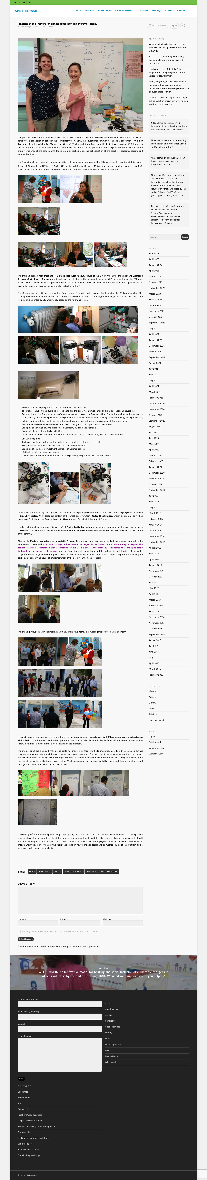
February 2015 (156, 675)
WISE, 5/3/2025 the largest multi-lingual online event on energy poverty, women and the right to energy (169, 101)
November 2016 (157, 623)
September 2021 (157, 357)
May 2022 (154, 329)
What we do (105, 10)
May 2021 (154, 380)
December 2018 (157, 531)
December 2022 (157, 305)
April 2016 (154, 663)
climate (32, 871)
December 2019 (157, 473)
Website (107, 919)
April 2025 (154, 271)
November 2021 (157, 352)
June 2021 (154, 375)
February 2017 (156, 606)
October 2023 (155, 282)
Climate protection (44, 871)
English (181, 10)
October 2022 (155, 317)
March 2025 (155, 277)
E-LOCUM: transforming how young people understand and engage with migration (166, 60)
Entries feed (155, 742)
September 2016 (157, 635)
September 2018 (157, 542)
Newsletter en (112, 1056)
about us (153, 691)
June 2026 (154, 253)
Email (64, 919)
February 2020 (156, 461)
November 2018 (157, 536)
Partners (169, 10)
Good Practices (124, 10)
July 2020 (153, 432)
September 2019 (157, 490)
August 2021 (155, 363)
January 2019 (155, 525)
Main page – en (113, 1045)
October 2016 (155, 629)
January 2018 (155, 565)
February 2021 (156, 398)
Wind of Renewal (25, 10)
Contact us (110, 1021)
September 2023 (157, 288)
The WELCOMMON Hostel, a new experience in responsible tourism (168, 161)
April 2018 (154, 559)
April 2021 (154, 386)
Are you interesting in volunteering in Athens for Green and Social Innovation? (169, 126)
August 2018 (155, 548)
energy (66, 871)
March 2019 (155, 513)
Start (78, 10)
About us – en (112, 1009)
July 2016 (153, 646)
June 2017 (154, 583)
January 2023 (155, 300)
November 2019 (157, 479)
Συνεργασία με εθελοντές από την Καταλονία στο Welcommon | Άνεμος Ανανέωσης (167, 209)
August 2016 (155, 640)
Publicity (153, 714)
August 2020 (155, 427)
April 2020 (154, 450)
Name (22, 919)
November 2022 (157, 311)
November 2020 (157, 409)
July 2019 (153, 496)
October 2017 (155, 577)
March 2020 (155, 456)
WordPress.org (156, 754)
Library (156, 10)
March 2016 (155, 669)
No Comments (159, 26)
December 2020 (157, 404)
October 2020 (155, 415)
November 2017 (157, 571)
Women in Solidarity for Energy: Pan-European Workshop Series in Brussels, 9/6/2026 (168, 47)
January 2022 (155, 340)
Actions (144, 10)
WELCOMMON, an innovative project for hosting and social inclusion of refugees (165, 219)
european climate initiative (108, 871)
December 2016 (157, 617)
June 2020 (154, 438)
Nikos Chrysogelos (26, 27)
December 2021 (157, 346)
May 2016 (154, 658)
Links (107, 1039)
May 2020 (154, 444)
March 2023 (155, 294)
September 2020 (157, 421)
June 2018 (154, 554)
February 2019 (156, 519)
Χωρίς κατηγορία (157, 720)
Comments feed (156, 748)
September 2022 (157, 323)
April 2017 (154, 594)
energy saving (91, 871)
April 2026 (154, 259)
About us (89, 10)
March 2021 (155, 392)
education (57, 871)
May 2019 (154, 507)
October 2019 (155, 484)
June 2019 (154, 502)
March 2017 (155, 600)
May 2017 (154, 588)
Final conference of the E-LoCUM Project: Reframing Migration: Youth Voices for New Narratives (167, 72)
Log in (152, 736)
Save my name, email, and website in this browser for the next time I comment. (61, 931)
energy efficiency (77, 871)
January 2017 (155, 611)
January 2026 (155, 265)
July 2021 (153, 369)
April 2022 (154, 334)
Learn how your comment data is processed (77, 946)
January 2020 (155, 467)
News (151, 709)
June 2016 (154, 652)
